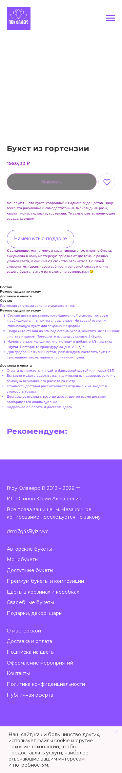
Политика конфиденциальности (46, 684)
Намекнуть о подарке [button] (40, 238)
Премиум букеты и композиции (45, 581)
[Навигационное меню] (110, 18)
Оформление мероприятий (40, 663)
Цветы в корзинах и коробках (43, 592)
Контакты (18, 673)
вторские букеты (31, 549)
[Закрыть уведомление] (117, 731)
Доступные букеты (30, 570)
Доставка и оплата (29, 641)
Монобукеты (22, 559)
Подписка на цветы (31, 652)
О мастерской (24, 631)
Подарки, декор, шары (34, 613)
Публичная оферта (30, 695)
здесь (67, 407)
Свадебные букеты (30, 602)
